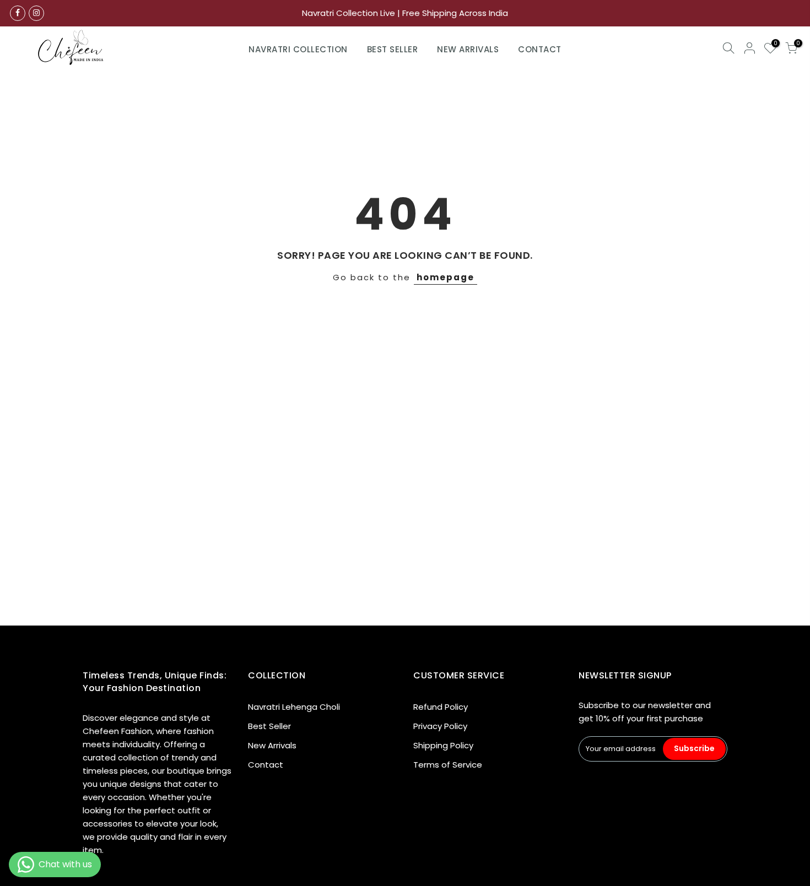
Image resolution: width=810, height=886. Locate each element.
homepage (445, 277)
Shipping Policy (443, 745)
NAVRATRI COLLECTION (298, 49)
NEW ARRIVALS (468, 49)
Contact (265, 764)
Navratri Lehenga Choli (294, 707)
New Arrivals (272, 745)
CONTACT (539, 49)
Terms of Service (447, 764)
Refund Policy (440, 707)
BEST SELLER (392, 49)
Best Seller (269, 726)
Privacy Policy (440, 726)
